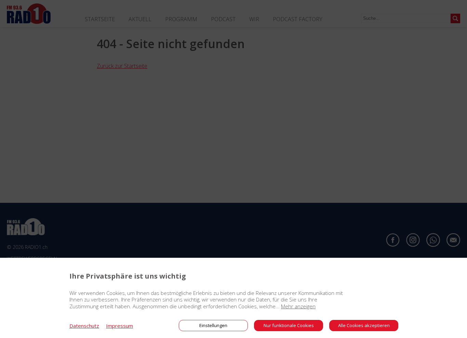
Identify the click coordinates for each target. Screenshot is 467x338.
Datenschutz (84, 325)
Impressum (119, 325)
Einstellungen (213, 325)
